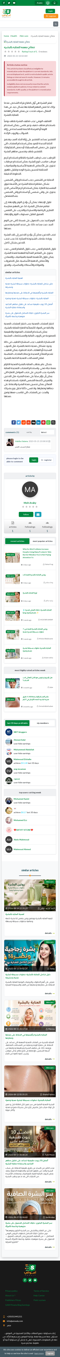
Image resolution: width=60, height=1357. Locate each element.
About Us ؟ (10, 1295)
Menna (51, 1029)
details (48, 933)
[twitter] (9, 3)
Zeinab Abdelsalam (46, 706)
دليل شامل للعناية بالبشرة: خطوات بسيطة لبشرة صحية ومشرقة (29, 285)
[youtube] (14, 3)
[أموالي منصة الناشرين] (6, 13)
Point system (39, 1300)
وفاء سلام (49, 582)
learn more (39, 1353)
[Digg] (33, 422)
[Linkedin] (38, 422)
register (48, 460)
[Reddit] (23, 422)
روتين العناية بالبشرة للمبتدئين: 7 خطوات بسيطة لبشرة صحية (35, 630)
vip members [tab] (43, 723)
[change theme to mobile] (54, 3)
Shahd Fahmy (49, 1094)
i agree (50, 1353)
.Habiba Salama (21, 441)
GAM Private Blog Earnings (17, 1305)
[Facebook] (14, 422)
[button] (53, 422)
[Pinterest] (43, 422)
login (34, 460)
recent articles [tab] (17, 541)
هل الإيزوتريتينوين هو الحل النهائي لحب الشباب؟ (37, 678)
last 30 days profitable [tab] (17, 723)
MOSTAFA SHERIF (46, 620)
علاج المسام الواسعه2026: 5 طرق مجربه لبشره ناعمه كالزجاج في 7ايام (36, 698)
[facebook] (4, 3)
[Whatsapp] (48, 422)
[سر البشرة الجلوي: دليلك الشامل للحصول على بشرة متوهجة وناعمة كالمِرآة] (30, 1204)
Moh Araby (30, 502)
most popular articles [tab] (43, 541)
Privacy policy (11, 1291)
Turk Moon (50, 1154)
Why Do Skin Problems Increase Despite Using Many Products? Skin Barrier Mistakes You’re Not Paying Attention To (37, 553)
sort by (29, 432)
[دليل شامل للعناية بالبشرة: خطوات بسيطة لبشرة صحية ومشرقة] (30, 955)
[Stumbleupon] (28, 422)
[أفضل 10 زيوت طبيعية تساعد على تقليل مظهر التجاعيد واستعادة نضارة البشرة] (30, 1141)
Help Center (39, 1295)
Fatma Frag (49, 564)
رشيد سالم (49, 600)
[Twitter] (18, 422)
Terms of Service (41, 1291)
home (6, 36)
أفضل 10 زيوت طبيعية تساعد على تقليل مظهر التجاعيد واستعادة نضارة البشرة (29, 305)
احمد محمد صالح (47, 908)
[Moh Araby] (30, 489)
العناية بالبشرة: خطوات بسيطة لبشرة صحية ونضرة (26, 298)
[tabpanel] (30, 756)
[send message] (38, 514)
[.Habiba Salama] (10, 442)
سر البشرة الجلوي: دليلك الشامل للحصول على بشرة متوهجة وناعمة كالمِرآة (27, 314)
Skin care (24, 36)
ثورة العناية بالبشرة (30, 593)
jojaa (51, 687)
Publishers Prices (13, 1300)
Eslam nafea (48, 658)
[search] (55, 24)
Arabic (40, 3)
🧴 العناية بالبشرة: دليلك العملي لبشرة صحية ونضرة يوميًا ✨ (37, 611)
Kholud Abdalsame (46, 639)
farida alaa (50, 1217)
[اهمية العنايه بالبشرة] (30, 895)
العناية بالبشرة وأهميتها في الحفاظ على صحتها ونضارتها (29, 292)
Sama (52, 968)
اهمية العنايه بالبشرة (14, 278)
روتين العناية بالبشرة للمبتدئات (34, 575)
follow (26, 514)
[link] (30, 506)
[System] (47, 3)
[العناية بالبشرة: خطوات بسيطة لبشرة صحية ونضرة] (30, 1081)
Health (14, 36)
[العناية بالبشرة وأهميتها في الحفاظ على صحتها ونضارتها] (30, 1015)
